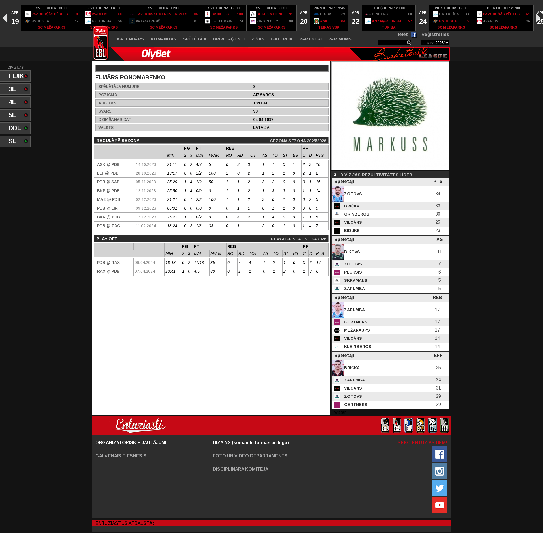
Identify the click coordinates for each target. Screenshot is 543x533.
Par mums (340, 38)
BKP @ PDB (108, 190)
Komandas (163, 38)
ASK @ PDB (108, 164)
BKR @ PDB (108, 217)
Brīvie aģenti (229, 38)
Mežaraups (356, 330)
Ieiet (403, 34)
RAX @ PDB (108, 271)
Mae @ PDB (108, 199)
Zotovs (352, 194)
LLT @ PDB (107, 173)
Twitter (338, 412)
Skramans (355, 280)
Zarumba (354, 288)
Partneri (310, 38)
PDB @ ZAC (108, 225)
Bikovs (351, 252)
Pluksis (352, 272)
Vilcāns (352, 222)
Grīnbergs (356, 214)
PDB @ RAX (108, 262)
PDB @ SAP (108, 182)
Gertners (355, 322)
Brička (351, 206)
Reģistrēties (435, 34)
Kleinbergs (357, 346)
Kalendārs (130, 38)
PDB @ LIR (107, 208)
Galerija (282, 38)
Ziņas (257, 38)
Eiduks (351, 230)
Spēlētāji (194, 38)
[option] (14, 18)
